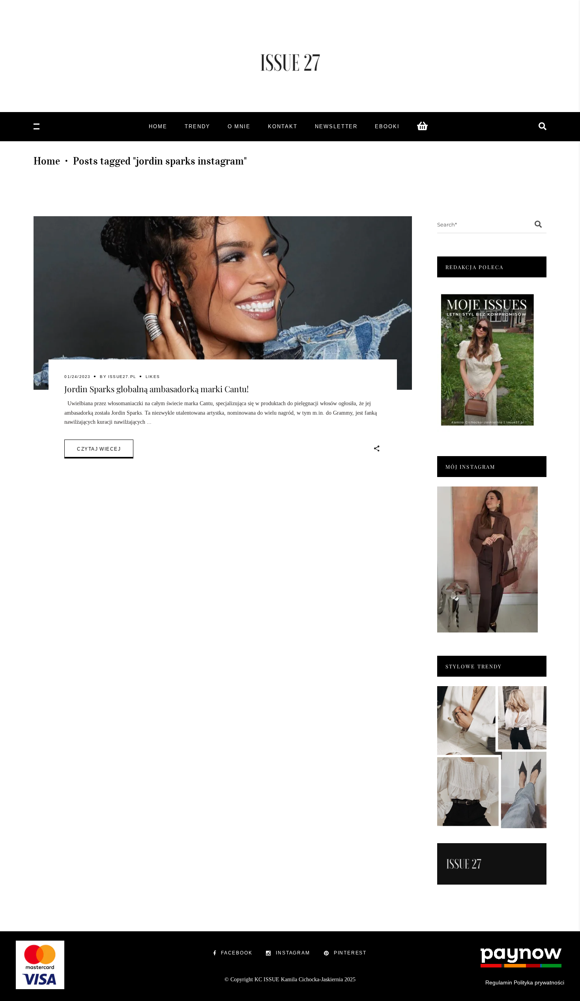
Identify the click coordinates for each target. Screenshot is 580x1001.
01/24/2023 (77, 376)
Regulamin (498, 982)
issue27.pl (122, 376)
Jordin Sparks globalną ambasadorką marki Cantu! (156, 388)
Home (47, 161)
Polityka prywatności (539, 982)
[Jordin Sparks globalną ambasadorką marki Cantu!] (223, 303)
